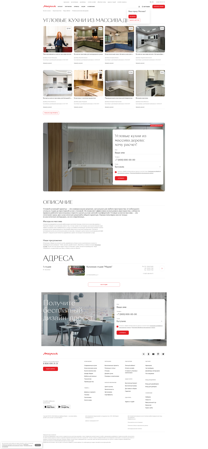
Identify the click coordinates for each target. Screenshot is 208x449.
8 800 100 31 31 (160, 2)
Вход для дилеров (150, 379)
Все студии (104, 284)
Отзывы (107, 371)
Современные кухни (90, 365)
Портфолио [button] (68, 6)
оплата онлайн (92, 2)
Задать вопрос (50, 368)
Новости (148, 400)
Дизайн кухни (109, 373)
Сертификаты (109, 394)
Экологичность (109, 389)
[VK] (144, 354)
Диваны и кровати (89, 392)
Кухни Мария (87, 361)
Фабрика (148, 397)
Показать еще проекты (51, 112)
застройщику (74, 2)
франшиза (66, 2)
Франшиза (148, 365)
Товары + (86, 387)
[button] (146, 6)
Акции (83, 6)
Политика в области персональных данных (138, 425)
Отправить (121, 178)
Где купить (128, 397)
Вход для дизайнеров (152, 384)
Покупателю (128, 361)
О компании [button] (91, 6)
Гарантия (128, 391)
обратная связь (102, 2)
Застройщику (149, 368)
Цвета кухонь (109, 386)
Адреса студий (129, 401)
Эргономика (108, 392)
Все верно (132, 16)
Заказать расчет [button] (47, 63)
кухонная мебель (73, 416)
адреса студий (112, 2)
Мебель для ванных (90, 376)
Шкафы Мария (88, 373)
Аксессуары (88, 400)
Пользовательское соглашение (135, 422)
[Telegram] (163, 354)
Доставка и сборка (131, 388)
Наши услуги (128, 379)
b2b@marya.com (132, 419)
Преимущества (89, 381)
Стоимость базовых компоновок (131, 371)
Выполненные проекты (112, 365)
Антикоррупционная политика (135, 428)
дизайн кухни (46, 417)
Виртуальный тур (150, 402)
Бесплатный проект (131, 383)
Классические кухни (90, 368)
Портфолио (108, 361)
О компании (148, 393)
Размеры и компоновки (112, 376)
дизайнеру (83, 2)
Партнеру (148, 361)
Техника (86, 394)
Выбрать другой (134, 20)
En (152, 2)
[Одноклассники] (148, 354)
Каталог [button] (60, 6)
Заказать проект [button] (159, 6)
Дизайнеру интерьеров (152, 371)
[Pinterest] (158, 354)
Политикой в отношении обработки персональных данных (15, 445)
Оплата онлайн (129, 368)
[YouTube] (153, 354)
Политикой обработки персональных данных (141, 173)
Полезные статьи (110, 368)
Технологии (87, 379)
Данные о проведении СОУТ (92, 420)
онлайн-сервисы (122, 2)
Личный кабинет (130, 365)
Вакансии (148, 405)
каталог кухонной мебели (56, 417)
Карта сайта (149, 408)
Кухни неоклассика (90, 371)
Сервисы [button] (76, 6)
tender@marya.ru (89, 417)
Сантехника (87, 397)
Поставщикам (149, 373)
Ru (150, 2)
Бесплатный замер (131, 386)
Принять (38, 445)
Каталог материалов (110, 382)
